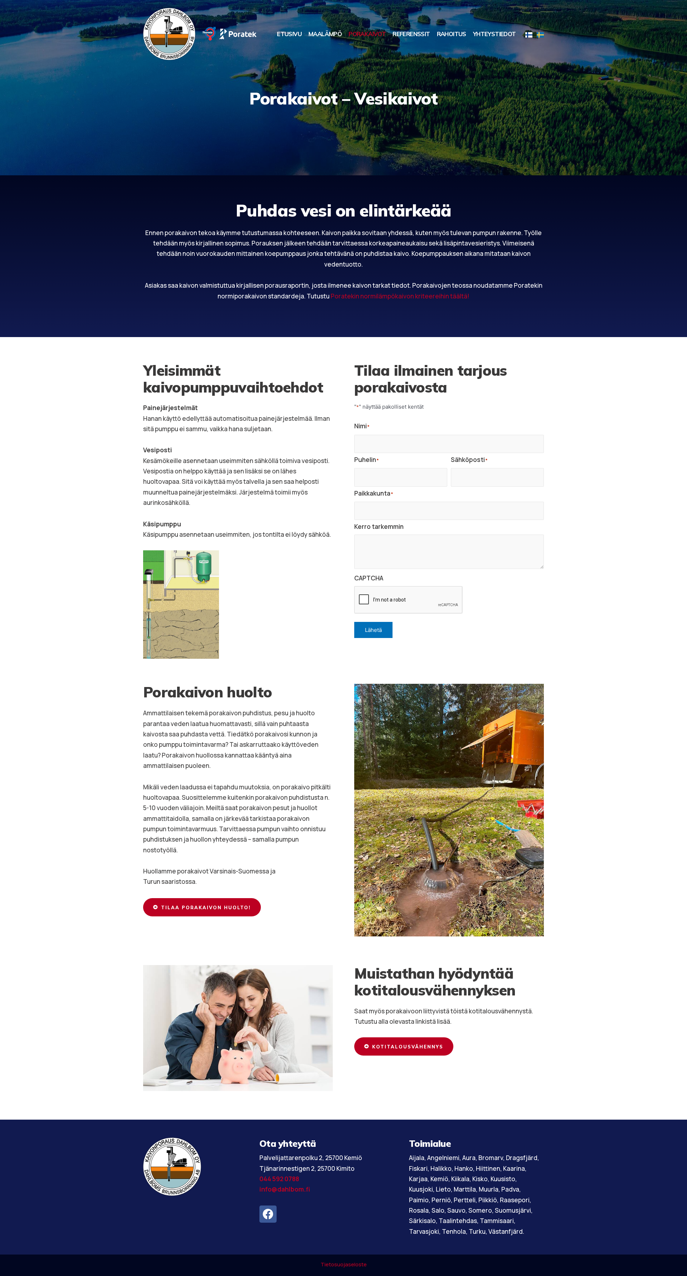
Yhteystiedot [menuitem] (494, 34)
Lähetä (373, 630)
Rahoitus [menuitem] (451, 34)
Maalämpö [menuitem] (325, 34)
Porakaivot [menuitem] (367, 34)
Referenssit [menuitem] (411, 34)
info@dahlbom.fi (284, 1189)
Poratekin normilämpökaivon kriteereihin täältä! (400, 296)
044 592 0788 (279, 1179)
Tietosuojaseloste (344, 1264)
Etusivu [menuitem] (289, 34)
